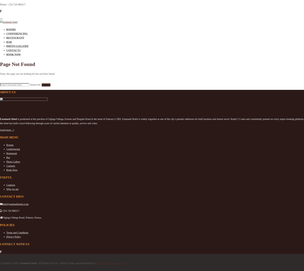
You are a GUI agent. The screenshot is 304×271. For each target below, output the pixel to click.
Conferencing (17, 33)
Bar (9, 42)
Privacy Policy (13, 236)
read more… (7, 130)
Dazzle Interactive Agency (110, 263)
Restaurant (15, 37)
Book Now (13, 54)
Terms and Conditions (17, 232)
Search (46, 85)
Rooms (11, 29)
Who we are (12, 189)
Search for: (35, 84)
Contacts (13, 50)
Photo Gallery (17, 46)
